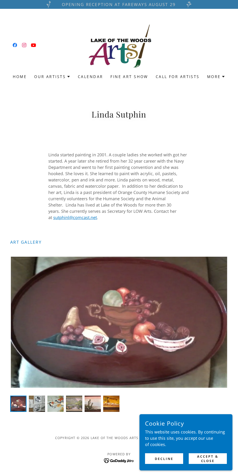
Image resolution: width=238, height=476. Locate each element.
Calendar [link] (90, 76)
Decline (164, 458)
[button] (52, 76)
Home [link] (20, 76)
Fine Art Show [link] (129, 76)
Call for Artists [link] (178, 76)
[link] (15, 45)
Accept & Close (207, 458)
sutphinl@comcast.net (75, 217)
